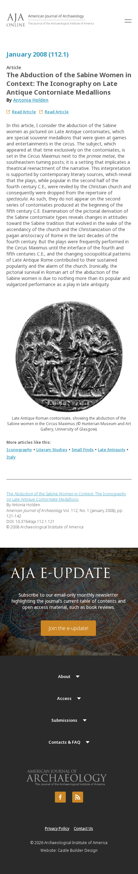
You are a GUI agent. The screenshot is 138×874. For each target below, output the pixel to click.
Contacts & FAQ (64, 742)
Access (64, 698)
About (64, 676)
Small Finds (83, 449)
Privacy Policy (57, 828)
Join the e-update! (68, 628)
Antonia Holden (30, 100)
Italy (11, 457)
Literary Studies (51, 449)
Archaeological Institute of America (76, 842)
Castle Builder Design (78, 850)
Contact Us (83, 828)
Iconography (19, 449)
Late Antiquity (111, 449)
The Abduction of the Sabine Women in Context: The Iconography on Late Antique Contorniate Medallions (66, 496)
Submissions (64, 720)
